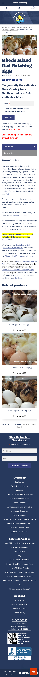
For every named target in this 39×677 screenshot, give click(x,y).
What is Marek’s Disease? (19, 589)
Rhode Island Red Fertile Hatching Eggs (18, 269)
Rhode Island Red (20, 215)
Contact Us (19, 482)
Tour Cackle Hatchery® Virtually (19, 494)
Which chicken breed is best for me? (19, 572)
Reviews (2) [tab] (8, 153)
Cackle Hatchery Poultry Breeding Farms (19, 519)
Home (7, 27)
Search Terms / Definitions (19, 560)
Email (7, 103)
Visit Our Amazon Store (19, 528)
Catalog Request (19, 515)
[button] (34, 38)
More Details (7, 240)
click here (18, 278)
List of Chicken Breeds (20, 568)
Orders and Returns (19, 604)
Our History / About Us (19, 498)
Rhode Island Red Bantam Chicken (19, 256)
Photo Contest (19, 503)
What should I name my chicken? (19, 576)
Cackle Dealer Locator (19, 486)
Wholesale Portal (19, 608)
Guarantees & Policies (19, 532)
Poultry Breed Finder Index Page (19, 564)
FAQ (7, 194)
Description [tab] (8, 147)
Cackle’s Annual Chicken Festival (19, 507)
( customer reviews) (22, 75)
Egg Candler (10, 191)
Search (19, 8)
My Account (19, 600)
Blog (19, 555)
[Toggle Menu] (3, 3)
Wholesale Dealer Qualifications (19, 523)
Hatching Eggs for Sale (10, 30)
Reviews (19, 490)
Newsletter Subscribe (19, 465)
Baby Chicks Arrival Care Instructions (20, 543)
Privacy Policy (19, 613)
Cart (30, 7)
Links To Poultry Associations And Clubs (19, 580)
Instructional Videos (19, 547)
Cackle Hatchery (19, 3)
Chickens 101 (19, 551)
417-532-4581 (19, 620)
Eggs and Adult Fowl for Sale (21, 27)
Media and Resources (19, 511)
